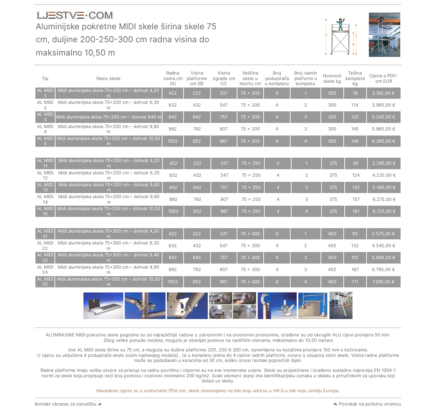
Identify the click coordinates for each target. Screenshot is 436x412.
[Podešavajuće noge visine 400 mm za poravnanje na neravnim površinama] (312, 316)
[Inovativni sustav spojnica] (232, 316)
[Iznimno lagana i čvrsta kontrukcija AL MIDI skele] (384, 54)
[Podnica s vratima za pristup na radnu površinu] (103, 316)
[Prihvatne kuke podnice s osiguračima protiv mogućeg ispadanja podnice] (187, 316)
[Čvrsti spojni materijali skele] (145, 316)
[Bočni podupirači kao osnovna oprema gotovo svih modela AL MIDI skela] (341, 316)
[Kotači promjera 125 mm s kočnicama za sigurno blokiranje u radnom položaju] (277, 316)
